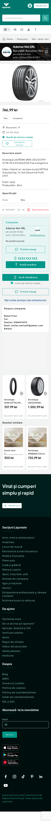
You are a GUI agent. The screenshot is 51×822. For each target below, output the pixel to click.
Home (10, 39)
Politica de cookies (14, 687)
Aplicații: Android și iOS (16, 628)
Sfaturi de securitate (14, 646)
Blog (5, 674)
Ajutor (5, 637)
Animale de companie (15, 578)
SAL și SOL (8, 701)
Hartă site (8, 655)
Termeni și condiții (13, 683)
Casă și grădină (11, 564)
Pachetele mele (11, 618)
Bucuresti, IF (13, 127)
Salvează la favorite (19, 143)
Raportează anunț (40, 210)
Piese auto (22, 39)
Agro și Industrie (12, 583)
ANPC (5, 678)
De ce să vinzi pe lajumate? (18, 623)
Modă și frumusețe (13, 555)
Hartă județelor (11, 650)
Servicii (6, 587)
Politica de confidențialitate (19, 692)
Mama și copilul (11, 569)
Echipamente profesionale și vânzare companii (24, 594)
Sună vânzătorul (28, 277)
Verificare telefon (12, 632)
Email (5, 719)
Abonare (10, 735)
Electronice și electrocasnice (20, 551)
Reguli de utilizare (13, 641)
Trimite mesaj (28, 249)
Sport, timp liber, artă (15, 574)
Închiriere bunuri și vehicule (18, 600)
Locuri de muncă (12, 546)
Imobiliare (8, 542)
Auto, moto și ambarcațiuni (18, 537)
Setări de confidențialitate (18, 696)
